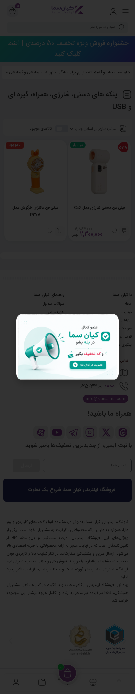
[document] (67, 347)
